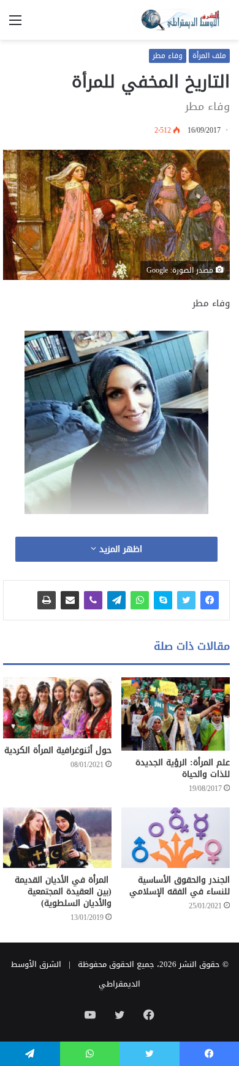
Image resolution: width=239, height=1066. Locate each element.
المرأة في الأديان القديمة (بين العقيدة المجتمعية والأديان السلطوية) (63, 891)
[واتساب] (140, 600)
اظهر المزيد (119, 549)
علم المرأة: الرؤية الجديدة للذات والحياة (182, 768)
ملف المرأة (209, 55)
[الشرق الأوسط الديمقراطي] (181, 20)
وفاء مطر (168, 55)
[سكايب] (163, 600)
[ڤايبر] (93, 600)
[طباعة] (46, 600)
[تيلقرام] (116, 600)
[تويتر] (186, 600)
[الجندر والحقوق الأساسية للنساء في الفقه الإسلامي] (175, 838)
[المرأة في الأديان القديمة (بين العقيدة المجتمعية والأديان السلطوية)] (57, 838)
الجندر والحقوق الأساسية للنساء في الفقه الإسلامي (179, 886)
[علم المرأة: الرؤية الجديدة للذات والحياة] (175, 713)
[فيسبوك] (209, 600)
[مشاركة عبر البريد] (70, 600)
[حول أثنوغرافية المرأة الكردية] (57, 707)
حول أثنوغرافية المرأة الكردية (58, 750)
